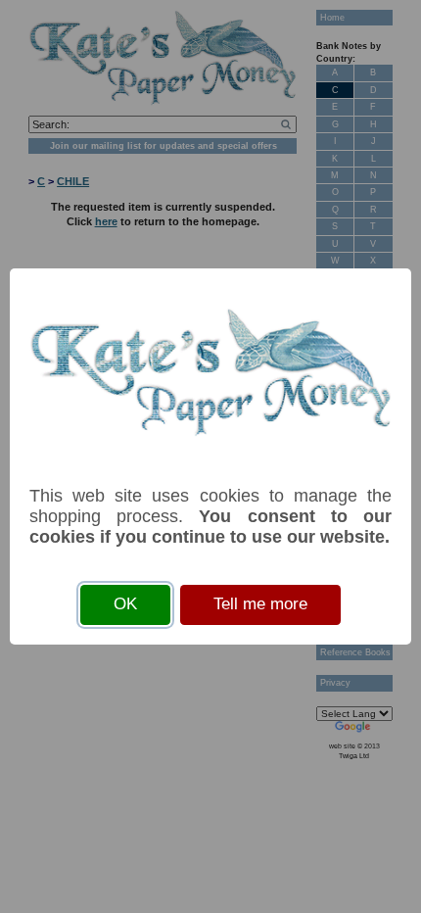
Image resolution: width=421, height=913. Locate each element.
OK (125, 604)
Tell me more (260, 604)
